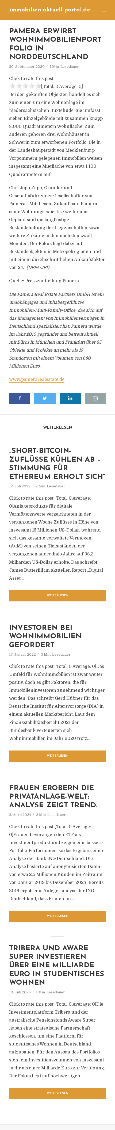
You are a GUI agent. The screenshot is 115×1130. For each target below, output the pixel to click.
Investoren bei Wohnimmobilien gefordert (45, 637)
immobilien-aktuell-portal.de (49, 10)
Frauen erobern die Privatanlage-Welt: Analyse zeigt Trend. (53, 797)
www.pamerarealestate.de (36, 379)
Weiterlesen (57, 595)
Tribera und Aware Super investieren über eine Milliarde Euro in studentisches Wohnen (56, 966)
